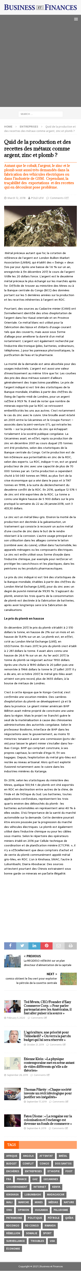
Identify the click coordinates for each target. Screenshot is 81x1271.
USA (52, 1241)
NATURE (69, 1202)
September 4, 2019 (36, 1128)
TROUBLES (37, 1241)
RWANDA (50, 1226)
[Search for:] (40, 114)
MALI (9, 1202)
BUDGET (11, 1164)
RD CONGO (32, 1226)
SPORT (47, 1233)
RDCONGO (12, 1226)
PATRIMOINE (14, 1218)
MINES (39, 1202)
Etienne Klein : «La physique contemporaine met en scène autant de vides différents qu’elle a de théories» (49, 1064)
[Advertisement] (40, 66)
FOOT (69, 1171)
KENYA (56, 1187)
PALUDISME (61, 1210)
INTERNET (39, 1187)
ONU (9, 1210)
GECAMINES (50, 1179)
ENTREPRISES (33, 1171)
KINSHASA (12, 1195)
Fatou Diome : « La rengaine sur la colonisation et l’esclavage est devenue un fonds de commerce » (48, 1120)
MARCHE (23, 1202)
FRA (8, 1179)
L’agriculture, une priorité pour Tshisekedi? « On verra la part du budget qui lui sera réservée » (47, 1036)
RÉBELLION (13, 1233)
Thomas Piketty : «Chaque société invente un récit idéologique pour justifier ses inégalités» (48, 1093)
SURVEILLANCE (15, 1241)
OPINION (23, 1210)
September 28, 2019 (17, 1075)
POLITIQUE (35, 1218)
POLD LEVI (37, 198)
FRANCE (22, 1179)
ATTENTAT (46, 1156)
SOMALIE (31, 1233)
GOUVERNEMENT (17, 1187)
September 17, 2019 (37, 1102)
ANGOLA (28, 1156)
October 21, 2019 (35, 1045)
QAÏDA (69, 1218)
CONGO (44, 1164)
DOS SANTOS (63, 1164)
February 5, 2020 (16, 1018)
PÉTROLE (53, 1218)
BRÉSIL (63, 1156)
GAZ (35, 1179)
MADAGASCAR (55, 1195)
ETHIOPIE (54, 1171)
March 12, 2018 (16, 198)
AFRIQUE (11, 1156)
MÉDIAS (53, 1202)
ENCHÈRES (12, 1171)
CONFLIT (28, 1164)
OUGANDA (41, 1210)
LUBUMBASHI (33, 1195)
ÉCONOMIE (13, 1249)
